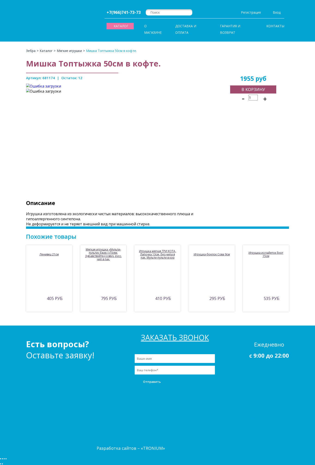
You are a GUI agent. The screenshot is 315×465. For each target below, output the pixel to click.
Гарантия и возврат (230, 29)
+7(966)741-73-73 (124, 12)
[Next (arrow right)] (2, 463)
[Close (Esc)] (0, 458)
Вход (277, 12)
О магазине (153, 29)
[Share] (2, 458)
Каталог (255, 399)
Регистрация (251, 12)
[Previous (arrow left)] (0, 463)
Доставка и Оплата (185, 29)
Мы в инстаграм (171, 396)
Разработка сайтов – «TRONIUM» (131, 448)
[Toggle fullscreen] (4, 458)
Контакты (275, 26)
